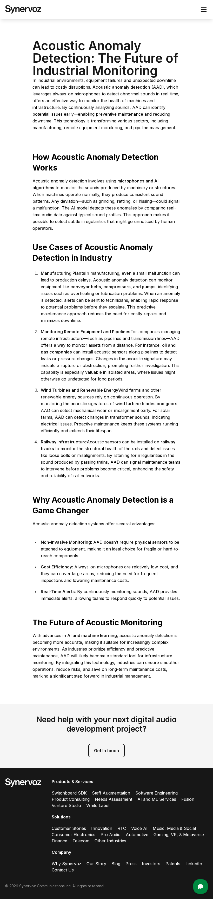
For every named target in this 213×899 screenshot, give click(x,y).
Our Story (96, 863)
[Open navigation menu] (203, 9)
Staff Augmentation (111, 793)
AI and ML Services (156, 799)
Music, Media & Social (174, 828)
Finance (59, 840)
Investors (151, 863)
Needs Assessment (113, 799)
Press (131, 863)
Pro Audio (111, 834)
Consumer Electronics (73, 834)
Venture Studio (66, 805)
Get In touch (106, 750)
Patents (172, 863)
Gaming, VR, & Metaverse (179, 834)
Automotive (137, 834)
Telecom (80, 840)
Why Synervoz (66, 863)
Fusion (187, 799)
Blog (115, 863)
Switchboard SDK (69, 793)
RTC (121, 828)
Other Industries (110, 840)
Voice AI (139, 828)
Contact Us (63, 869)
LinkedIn (193, 863)
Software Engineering (156, 793)
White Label (97, 805)
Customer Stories (69, 828)
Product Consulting (71, 799)
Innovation (101, 828)
